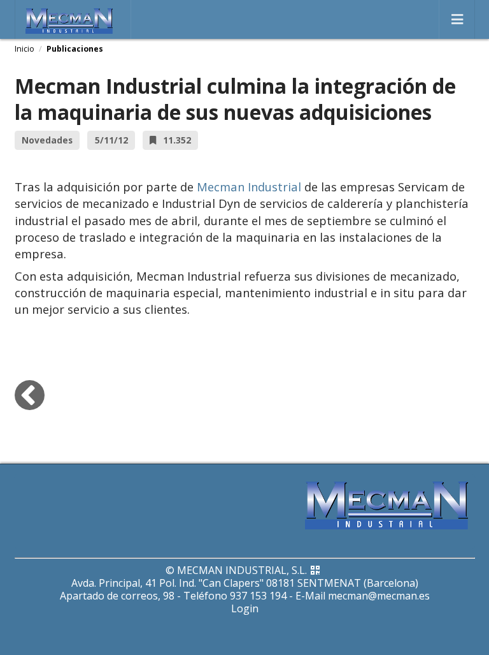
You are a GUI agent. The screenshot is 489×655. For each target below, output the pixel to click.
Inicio (24, 48)
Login (245, 608)
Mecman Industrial (249, 187)
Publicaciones (74, 48)
